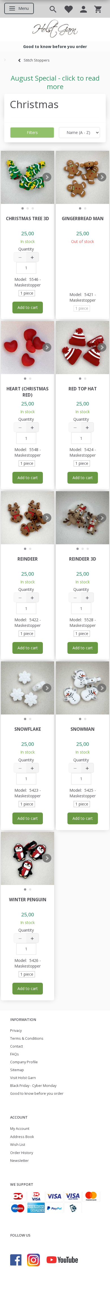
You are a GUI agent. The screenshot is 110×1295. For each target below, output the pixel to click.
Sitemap (17, 1070)
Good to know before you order (36, 1093)
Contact (16, 1046)
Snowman (82, 729)
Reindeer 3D (82, 559)
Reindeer (27, 559)
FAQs (14, 1054)
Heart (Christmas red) (27, 392)
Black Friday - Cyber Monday (33, 1085)
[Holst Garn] (55, 29)
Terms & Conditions (26, 1038)
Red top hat (83, 389)
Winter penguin (27, 900)
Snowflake (27, 729)
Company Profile (24, 1062)
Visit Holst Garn (23, 1077)
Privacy (16, 1030)
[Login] (83, 9)
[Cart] (98, 9)
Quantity (26, 249)
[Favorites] (68, 9)
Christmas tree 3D (27, 219)
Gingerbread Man (83, 219)
